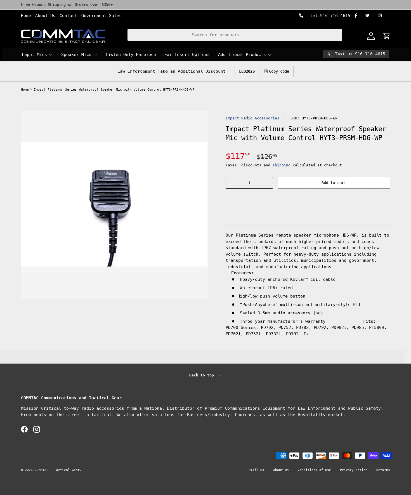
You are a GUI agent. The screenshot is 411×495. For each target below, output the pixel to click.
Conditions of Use (314, 470)
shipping (281, 165)
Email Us (256, 470)
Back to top (202, 375)
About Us (45, 15)
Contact (68, 15)
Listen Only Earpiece (131, 54)
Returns (383, 470)
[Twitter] (369, 16)
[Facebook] (358, 16)
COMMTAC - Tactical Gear (57, 470)
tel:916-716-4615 (329, 15)
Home (26, 15)
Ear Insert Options (187, 54)
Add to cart (334, 182)
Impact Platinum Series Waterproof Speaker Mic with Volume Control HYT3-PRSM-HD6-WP (114, 89)
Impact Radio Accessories (252, 118)
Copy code (279, 71)
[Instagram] (382, 16)
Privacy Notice (353, 470)
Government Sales (101, 15)
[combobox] (234, 35)
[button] (308, 199)
